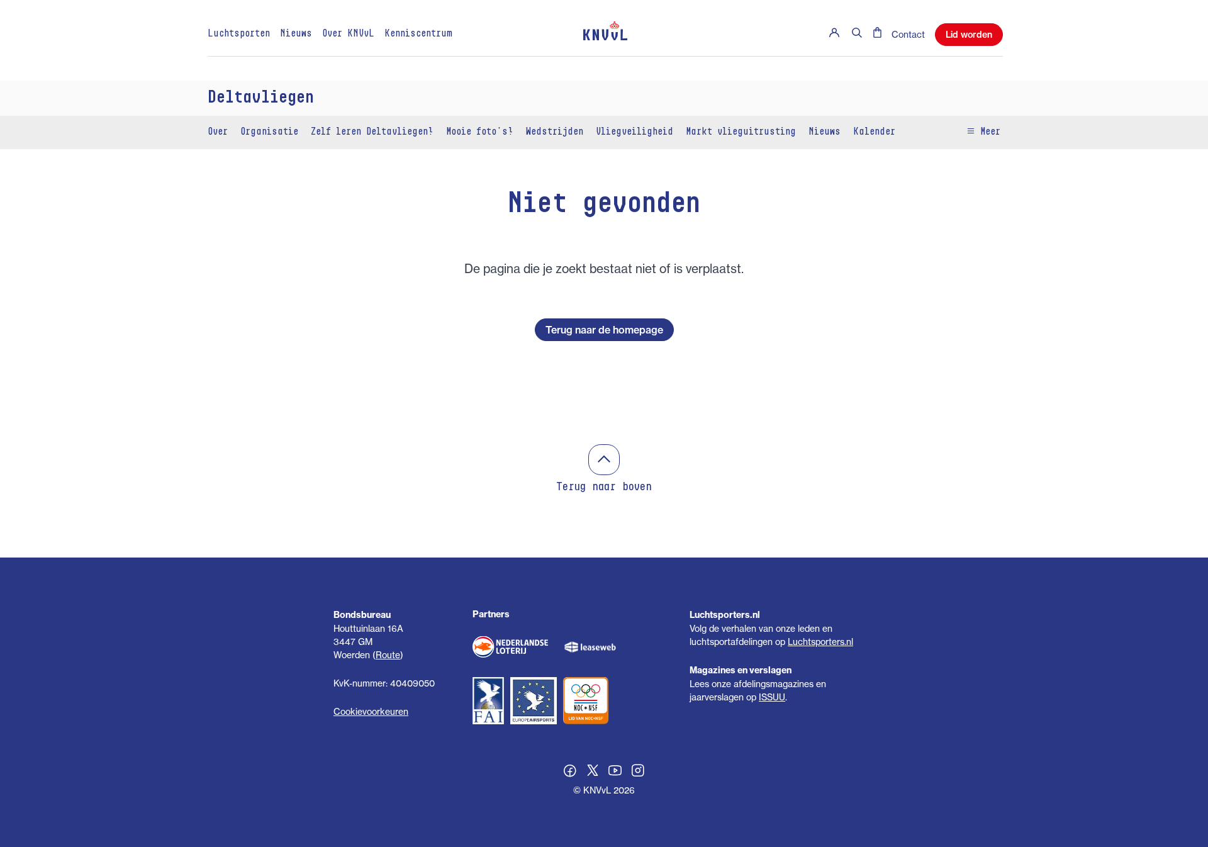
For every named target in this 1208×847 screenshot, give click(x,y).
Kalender (874, 132)
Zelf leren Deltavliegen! (372, 132)
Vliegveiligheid (634, 132)
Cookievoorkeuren (370, 711)
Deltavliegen (261, 98)
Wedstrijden (554, 132)
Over (218, 132)
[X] (592, 772)
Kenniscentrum (418, 34)
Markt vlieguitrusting (741, 132)
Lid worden (969, 34)
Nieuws (296, 34)
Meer (987, 132)
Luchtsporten (239, 34)
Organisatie (269, 132)
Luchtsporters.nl (820, 641)
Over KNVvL (348, 34)
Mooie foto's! (479, 132)
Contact (908, 34)
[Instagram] (638, 772)
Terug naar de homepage (604, 329)
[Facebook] (570, 772)
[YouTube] (615, 772)
